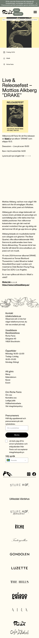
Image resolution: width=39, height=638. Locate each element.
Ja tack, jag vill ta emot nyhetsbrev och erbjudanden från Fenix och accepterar (18, 446)
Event (16, 10)
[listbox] (16, 460)
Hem (4, 19)
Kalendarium (10, 19)
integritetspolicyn (16, 452)
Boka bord (18, 14)
